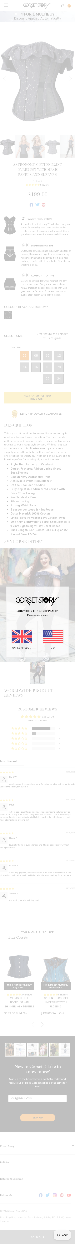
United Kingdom (21, 648)
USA (53, 648)
